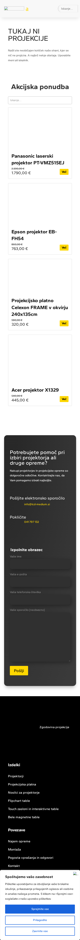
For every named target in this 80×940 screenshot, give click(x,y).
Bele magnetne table (24, 817)
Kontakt (14, 866)
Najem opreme (19, 841)
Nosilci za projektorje (24, 792)
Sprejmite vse (40, 909)
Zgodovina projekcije (54, 727)
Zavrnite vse (40, 931)
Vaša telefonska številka (25, 592)
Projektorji (16, 776)
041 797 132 (31, 522)
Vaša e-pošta (18, 574)
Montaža (14, 849)
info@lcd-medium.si (37, 504)
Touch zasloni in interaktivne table (33, 809)
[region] (40, 905)
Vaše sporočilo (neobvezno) (27, 610)
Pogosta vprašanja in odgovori (30, 858)
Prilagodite (40, 920)
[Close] (75, 873)
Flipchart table (19, 801)
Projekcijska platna (22, 784)
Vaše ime (16, 556)
